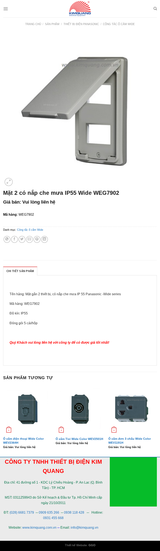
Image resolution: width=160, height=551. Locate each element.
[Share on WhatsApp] (7, 239)
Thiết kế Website (76, 545)
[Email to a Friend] (29, 239)
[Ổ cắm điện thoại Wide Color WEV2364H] (27, 409)
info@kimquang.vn (84, 527)
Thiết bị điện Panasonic (81, 24)
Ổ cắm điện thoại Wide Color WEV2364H (23, 440)
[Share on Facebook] (14, 239)
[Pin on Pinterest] (37, 239)
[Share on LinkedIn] (44, 239)
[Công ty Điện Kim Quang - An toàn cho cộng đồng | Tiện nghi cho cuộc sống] (80, 8)
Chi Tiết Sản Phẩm (20, 271)
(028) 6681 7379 (22, 512)
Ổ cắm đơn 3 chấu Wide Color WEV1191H (129, 440)
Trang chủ (33, 24)
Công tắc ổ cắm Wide (119, 24)
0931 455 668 (53, 518)
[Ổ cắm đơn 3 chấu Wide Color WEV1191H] (132, 409)
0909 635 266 (49, 512)
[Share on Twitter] (22, 239)
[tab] (20, 271)
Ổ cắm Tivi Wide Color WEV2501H (79, 439)
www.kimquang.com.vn (39, 527)
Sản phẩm (52, 24)
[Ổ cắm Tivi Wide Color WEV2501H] (80, 409)
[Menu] (5, 9)
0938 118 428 (74, 512)
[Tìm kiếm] (155, 9)
